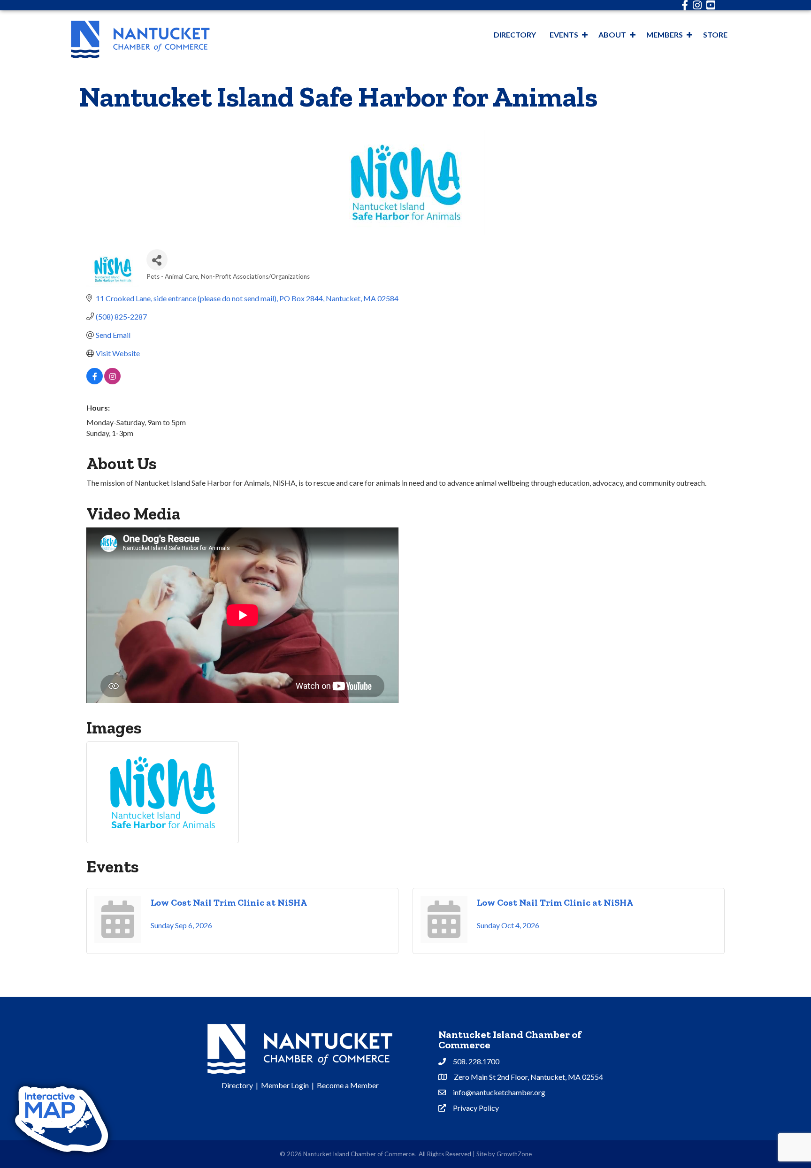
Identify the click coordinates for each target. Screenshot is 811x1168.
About (612, 34)
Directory (515, 34)
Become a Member (348, 1085)
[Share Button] (157, 259)
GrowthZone (514, 1154)
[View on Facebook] (94, 381)
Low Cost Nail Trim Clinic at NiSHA (229, 902)
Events (564, 34)
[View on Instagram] (112, 381)
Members (664, 34)
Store (715, 34)
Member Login (285, 1085)
